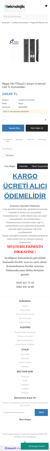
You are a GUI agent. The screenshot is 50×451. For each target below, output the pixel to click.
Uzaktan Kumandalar (26, 100)
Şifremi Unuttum (25, 362)
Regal (20, 103)
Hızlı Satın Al (37, 128)
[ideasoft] (10, 448)
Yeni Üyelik (25, 354)
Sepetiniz (25, 366)
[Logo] (14, 7)
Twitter (25, 380)
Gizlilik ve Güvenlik (25, 336)
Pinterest (25, 393)
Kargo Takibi (25, 310)
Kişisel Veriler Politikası (25, 344)
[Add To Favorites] (7, 139)
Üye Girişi (25, 358)
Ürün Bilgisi (9, 166)
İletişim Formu (25, 322)
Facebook (25, 376)
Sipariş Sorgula (25, 318)
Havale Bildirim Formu (25, 314)
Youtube (25, 389)
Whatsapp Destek (37, 446)
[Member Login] (39, 7)
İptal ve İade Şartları (25, 340)
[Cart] (45, 7)
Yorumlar (23, 166)
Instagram (25, 385)
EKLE (41, 412)
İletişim (25, 306)
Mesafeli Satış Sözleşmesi (25, 332)
